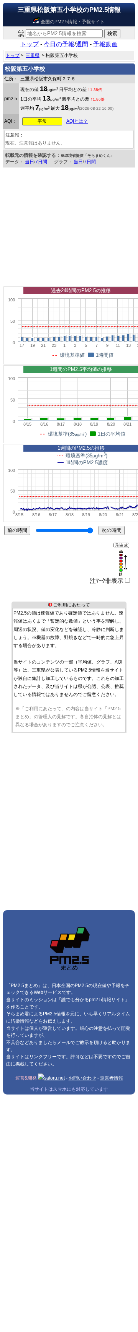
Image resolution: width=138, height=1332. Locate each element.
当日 (29, 161)
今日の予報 (59, 44)
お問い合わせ (82, 1078)
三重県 (32, 55)
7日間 (41, 161)
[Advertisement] (69, 224)
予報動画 (105, 44)
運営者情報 (111, 1078)
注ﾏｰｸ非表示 (106, 580)
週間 (82, 44)
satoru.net (54, 1078)
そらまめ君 (17, 1013)
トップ (29, 44)
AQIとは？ (77, 121)
